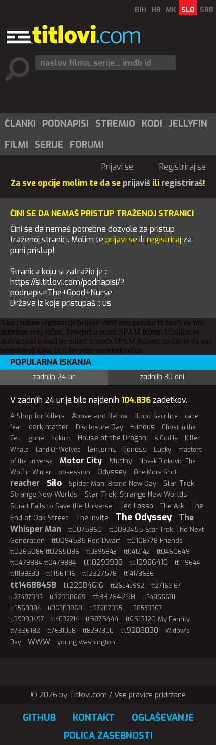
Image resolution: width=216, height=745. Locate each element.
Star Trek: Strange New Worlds (136, 495)
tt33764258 (114, 597)
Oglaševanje (163, 718)
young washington (86, 642)
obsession (74, 472)
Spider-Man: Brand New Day (112, 483)
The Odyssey (144, 517)
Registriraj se (182, 166)
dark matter (49, 427)
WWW (39, 642)
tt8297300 (98, 631)
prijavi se (121, 239)
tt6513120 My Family (158, 619)
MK (171, 10)
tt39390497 (27, 619)
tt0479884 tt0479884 (43, 562)
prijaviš (136, 183)
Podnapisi (65, 124)
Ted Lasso (136, 506)
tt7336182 (25, 630)
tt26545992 (127, 586)
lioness (135, 449)
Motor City (81, 460)
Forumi (87, 145)
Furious (142, 427)
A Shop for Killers (37, 415)
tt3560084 (25, 608)
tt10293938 (103, 562)
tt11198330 (24, 574)
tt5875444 (102, 619)
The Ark (172, 506)
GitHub (39, 718)
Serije (49, 145)
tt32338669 (68, 597)
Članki (20, 124)
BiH (140, 10)
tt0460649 (173, 551)
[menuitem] (19, 123)
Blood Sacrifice (156, 416)
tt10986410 (149, 562)
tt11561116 (60, 573)
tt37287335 (105, 608)
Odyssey (112, 472)
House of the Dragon (112, 438)
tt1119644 (187, 563)
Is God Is (165, 438)
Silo (54, 483)
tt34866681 (158, 597)
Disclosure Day (99, 427)
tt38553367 (145, 608)
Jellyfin (188, 124)
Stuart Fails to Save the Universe (61, 506)
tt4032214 (65, 619)
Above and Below (99, 415)
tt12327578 (99, 573)
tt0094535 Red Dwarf (86, 540)
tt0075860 (85, 529)
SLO (188, 10)
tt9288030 (139, 630)
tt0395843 (101, 552)
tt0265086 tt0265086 (44, 551)
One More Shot (155, 472)
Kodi (152, 124)
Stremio (115, 124)
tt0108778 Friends (155, 540)
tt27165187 (166, 586)
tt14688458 (33, 585)
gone (36, 438)
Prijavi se (117, 166)
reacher (25, 483)
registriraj (164, 239)
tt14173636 (139, 574)
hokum (61, 438)
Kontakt (94, 718)
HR (156, 10)
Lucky (162, 449)
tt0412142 (137, 552)
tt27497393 (26, 597)
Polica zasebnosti (108, 736)
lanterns (102, 449)
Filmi (16, 145)
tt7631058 (61, 631)
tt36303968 (65, 608)
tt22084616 (83, 585)
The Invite (92, 518)
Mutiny (120, 461)
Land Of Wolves (58, 450)
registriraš (182, 183)
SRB (206, 10)
